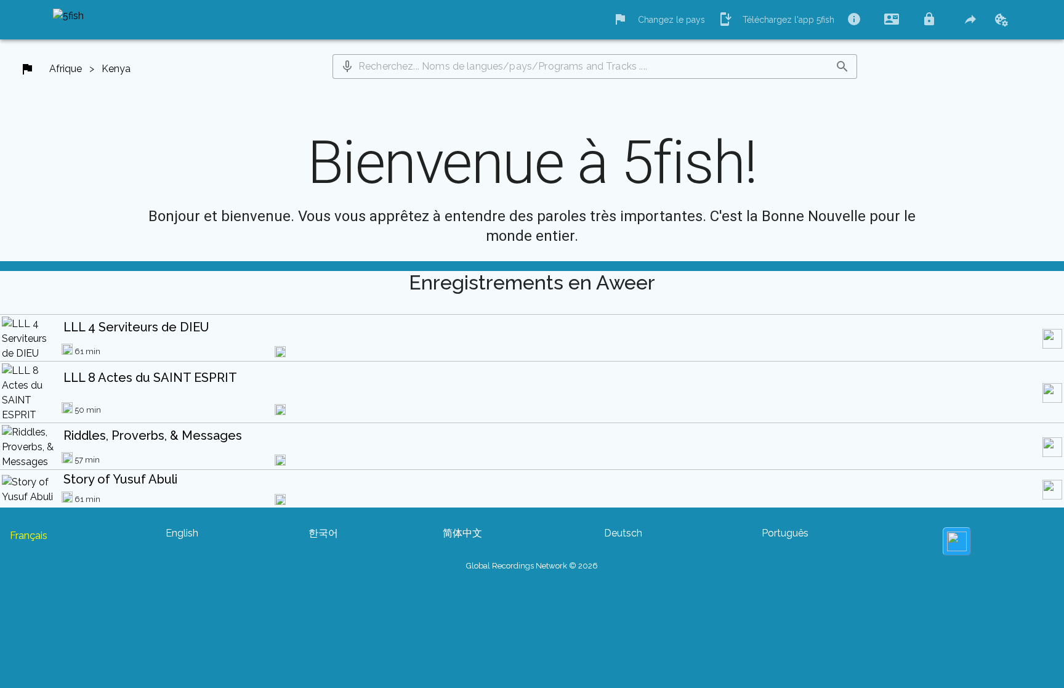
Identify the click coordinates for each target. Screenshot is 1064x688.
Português (785, 533)
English (182, 533)
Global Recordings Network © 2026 (532, 565)
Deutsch (623, 533)
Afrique (65, 69)
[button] (347, 66)
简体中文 (462, 533)
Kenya (116, 69)
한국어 (323, 533)
